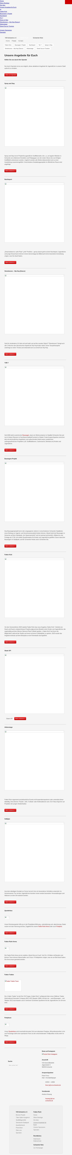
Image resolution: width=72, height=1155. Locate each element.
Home (8, 40)
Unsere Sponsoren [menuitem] (6, 30)
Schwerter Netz (38, 38)
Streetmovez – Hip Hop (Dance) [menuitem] (10, 22)
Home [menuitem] (2, 1)
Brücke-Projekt (20, 1115)
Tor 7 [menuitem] (1, 18)
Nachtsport (32, 45)
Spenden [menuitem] (3, 32)
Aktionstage (30, 48)
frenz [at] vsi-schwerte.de (53, 1085)
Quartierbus (12, 1031)
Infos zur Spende (10, 75)
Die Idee (36, 1120)
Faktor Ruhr (24, 38)
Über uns (19, 1130)
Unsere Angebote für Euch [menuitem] (8, 8)
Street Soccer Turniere (43, 48)
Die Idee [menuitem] (2, 5)
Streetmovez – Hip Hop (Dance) (14, 48)
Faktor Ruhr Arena (44, 926)
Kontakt (20, 40)
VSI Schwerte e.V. (11, 38)
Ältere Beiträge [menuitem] (4, 3)
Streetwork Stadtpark (22, 1122)
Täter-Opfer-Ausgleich (23, 1117)
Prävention (19, 1127)
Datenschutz (37, 1141)
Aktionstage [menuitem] (3, 24)
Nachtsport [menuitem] (3, 16)
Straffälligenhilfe (21, 1120)
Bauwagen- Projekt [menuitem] (6, 13)
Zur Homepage (38, 1148)
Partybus (59, 926)
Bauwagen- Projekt (20, 45)
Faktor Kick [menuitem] (3, 11)
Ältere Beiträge (38, 1117)
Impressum (36, 1139)
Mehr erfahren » (10, 171)
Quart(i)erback (20, 1125)
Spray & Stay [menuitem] (4, 20)
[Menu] (68, 2)
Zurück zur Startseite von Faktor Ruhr (17, 1055)
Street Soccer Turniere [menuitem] (7, 26)
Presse (14, 40)
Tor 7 (40, 45)
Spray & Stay (48, 45)
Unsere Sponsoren (39, 1127)
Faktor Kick (8, 45)
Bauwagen (25, 435)
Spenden (19, 1133)
